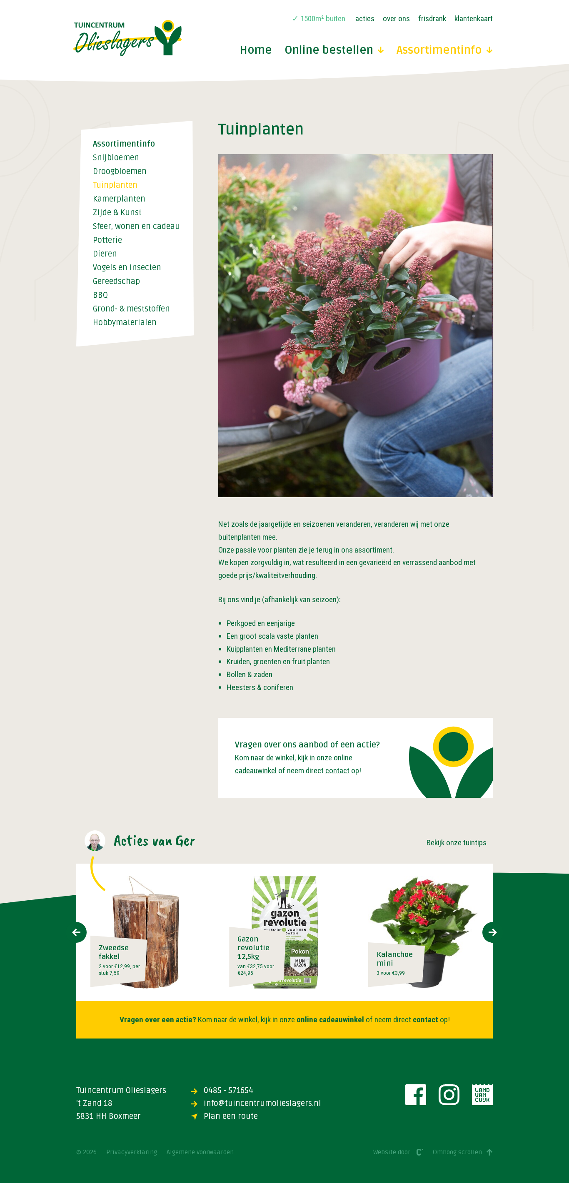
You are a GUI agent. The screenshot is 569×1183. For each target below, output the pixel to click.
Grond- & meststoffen (131, 309)
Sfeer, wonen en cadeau (136, 227)
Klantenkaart (473, 18)
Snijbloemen (116, 158)
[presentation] (76, 932)
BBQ (100, 295)
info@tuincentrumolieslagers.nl (262, 1103)
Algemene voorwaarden (200, 1152)
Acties (364, 18)
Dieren (105, 254)
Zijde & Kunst (117, 213)
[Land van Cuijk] (482, 1094)
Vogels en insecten (127, 268)
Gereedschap (116, 281)
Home (256, 50)
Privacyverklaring (131, 1152)
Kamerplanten (119, 199)
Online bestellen (328, 50)
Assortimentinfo (439, 50)
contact (337, 770)
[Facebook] (415, 1094)
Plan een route (231, 1116)
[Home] (127, 38)
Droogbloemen (120, 172)
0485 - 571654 (228, 1091)
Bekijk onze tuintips (457, 842)
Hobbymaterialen (125, 323)
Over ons (396, 18)
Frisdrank (432, 18)
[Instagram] (449, 1094)
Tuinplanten (115, 185)
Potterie (107, 240)
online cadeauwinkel (330, 1019)
